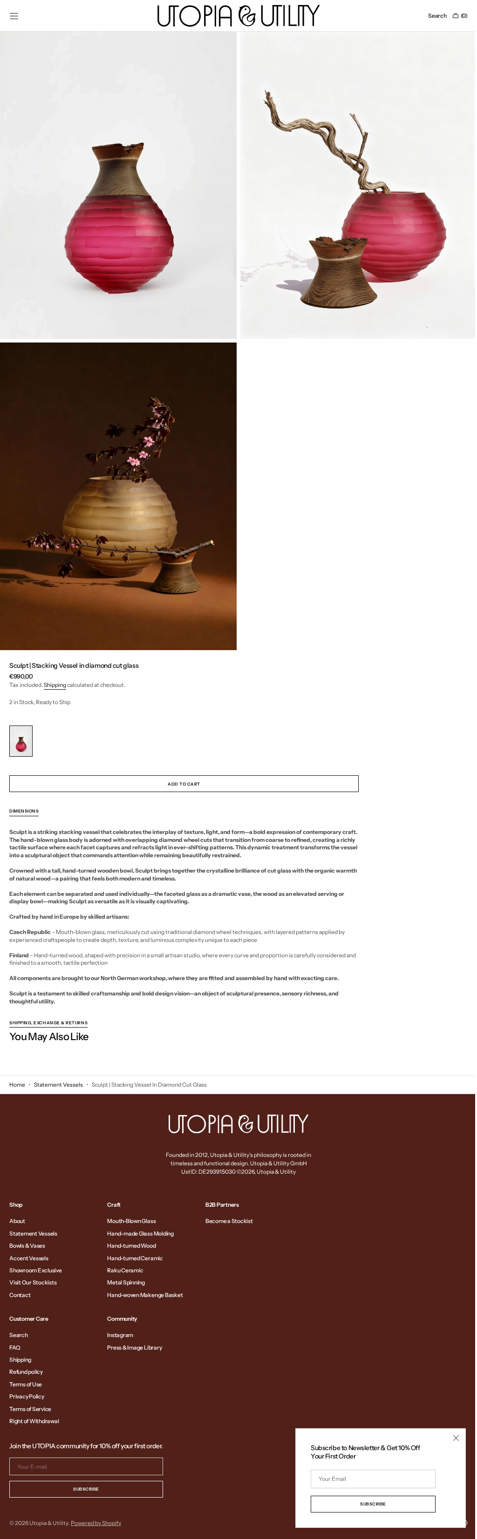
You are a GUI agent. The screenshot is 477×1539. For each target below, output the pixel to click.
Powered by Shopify (96, 1522)
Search (18, 1335)
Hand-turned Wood (131, 1245)
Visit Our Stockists (32, 1282)
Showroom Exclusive (35, 1270)
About (17, 1221)
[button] (14, 16)
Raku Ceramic (125, 1270)
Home (17, 1084)
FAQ (14, 1347)
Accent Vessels (28, 1258)
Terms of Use (25, 1384)
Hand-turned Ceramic (135, 1258)
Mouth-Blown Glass (131, 1221)
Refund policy (26, 1371)
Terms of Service (30, 1408)
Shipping (55, 675)
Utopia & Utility (48, 1522)
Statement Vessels (58, 1084)
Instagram (120, 1335)
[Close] (449, 1438)
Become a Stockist (229, 1221)
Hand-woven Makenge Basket (145, 1294)
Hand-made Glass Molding (140, 1233)
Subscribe (86, 1489)
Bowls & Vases (27, 1245)
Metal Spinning (126, 1282)
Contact (19, 1294)
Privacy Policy (26, 1396)
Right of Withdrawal (34, 1421)
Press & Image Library (134, 1347)
